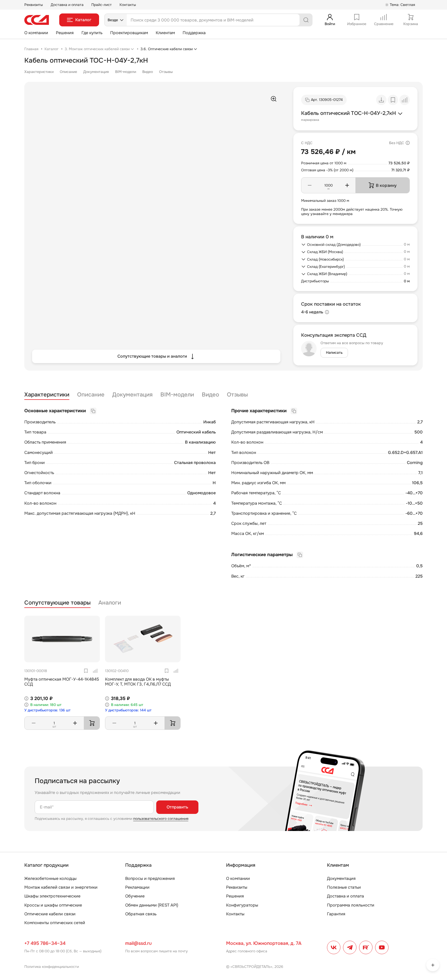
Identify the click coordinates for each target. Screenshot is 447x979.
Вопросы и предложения (150, 878)
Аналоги (109, 602)
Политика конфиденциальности (51, 966)
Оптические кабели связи (50, 914)
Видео (147, 71)
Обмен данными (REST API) (151, 905)
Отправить (177, 807)
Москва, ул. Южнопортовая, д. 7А (263, 943)
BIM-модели (125, 71)
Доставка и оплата (67, 4)
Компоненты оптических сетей (54, 922)
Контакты (128, 4)
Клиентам (165, 32)
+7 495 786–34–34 (44, 943)
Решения (65, 32)
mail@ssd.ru (138, 943)
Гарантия (336, 914)
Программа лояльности (350, 905)
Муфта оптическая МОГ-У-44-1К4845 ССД (61, 681)
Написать (334, 352)
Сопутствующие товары (57, 602)
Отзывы (166, 71)
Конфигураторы (242, 905)
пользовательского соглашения (160, 818)
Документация (96, 71)
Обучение (135, 896)
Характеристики (39, 71)
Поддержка (194, 32)
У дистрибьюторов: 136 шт (47, 710)
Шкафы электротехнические (52, 896)
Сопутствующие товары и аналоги (152, 356)
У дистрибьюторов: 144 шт (128, 710)
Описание (68, 71)
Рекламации (137, 887)
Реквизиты (33, 4)
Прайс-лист (101, 4)
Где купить (91, 32)
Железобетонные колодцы (50, 878)
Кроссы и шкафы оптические (53, 905)
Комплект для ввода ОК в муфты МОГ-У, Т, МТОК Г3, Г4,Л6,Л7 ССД (138, 681)
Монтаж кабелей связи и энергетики (61, 887)
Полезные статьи (344, 887)
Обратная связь (141, 914)
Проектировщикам (129, 32)
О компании (36, 32)
